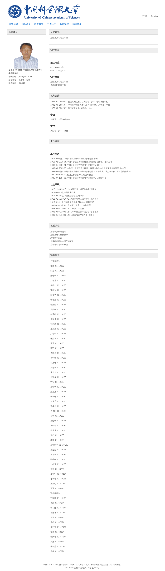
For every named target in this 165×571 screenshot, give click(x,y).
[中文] (144, 16)
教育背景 (38, 24)
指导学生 (77, 24)
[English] (154, 16)
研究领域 (13, 24)
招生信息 (26, 24)
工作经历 (51, 24)
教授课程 (64, 24)
